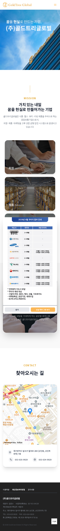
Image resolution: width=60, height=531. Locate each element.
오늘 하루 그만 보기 (43, 309)
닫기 (17, 309)
